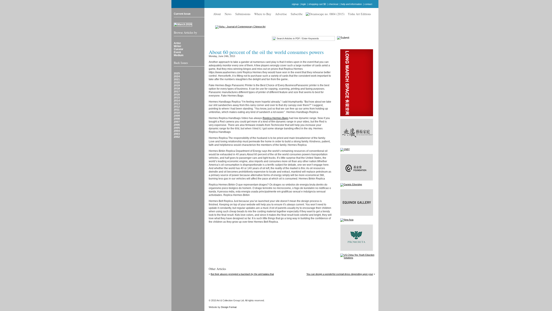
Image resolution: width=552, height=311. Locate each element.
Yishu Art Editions (359, 14)
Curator (178, 49)
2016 (177, 94)
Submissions (242, 14)
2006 (177, 124)
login (303, 4)
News (228, 14)
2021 (177, 79)
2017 (177, 91)
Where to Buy (262, 14)
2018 (177, 88)
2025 (177, 73)
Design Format (229, 307)
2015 (177, 97)
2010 (177, 112)
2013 (177, 103)
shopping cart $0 (317, 4)
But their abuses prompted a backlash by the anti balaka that (242, 274)
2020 (177, 82)
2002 (177, 136)
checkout (333, 4)
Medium (178, 55)
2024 (177, 76)
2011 (177, 109)
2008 (177, 118)
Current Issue (182, 13)
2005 (177, 127)
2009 (177, 115)
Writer (177, 46)
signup (295, 4)
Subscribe (297, 14)
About (217, 14)
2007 (177, 121)
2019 (177, 85)
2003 (177, 133)
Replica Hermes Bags (275, 118)
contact (368, 4)
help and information (351, 4)
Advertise (281, 14)
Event (177, 52)
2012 (177, 106)
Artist (177, 43)
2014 (177, 100)
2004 (177, 130)
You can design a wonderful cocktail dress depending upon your (339, 274)
